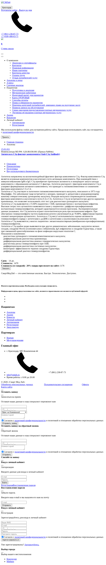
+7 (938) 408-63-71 (9, 36)
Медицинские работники (24, 93)
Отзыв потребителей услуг (25, 78)
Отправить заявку (9, 423)
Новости (11, 317)
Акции (10, 115)
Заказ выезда (13, 327)
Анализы (11, 312)
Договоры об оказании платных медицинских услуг (37, 112)
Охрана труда (18, 75)
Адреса (10, 83)
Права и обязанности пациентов (27, 102)
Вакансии (11, 117)
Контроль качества (21, 73)
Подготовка (12, 169)
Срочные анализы (15, 85)
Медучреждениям (15, 340)
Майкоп (10, 561)
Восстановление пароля (24, 485)
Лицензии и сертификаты (24, 63)
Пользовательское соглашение (58, 384)
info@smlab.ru (13, 375)
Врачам (10, 338)
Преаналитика (13, 166)
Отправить (6, 455)
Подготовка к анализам (23, 90)
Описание (11, 164)
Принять (5, 137)
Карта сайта (6, 387)
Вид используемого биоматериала (23, 171)
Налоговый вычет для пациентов (27, 95)
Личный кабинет (15, 320)
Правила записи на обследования (28, 107)
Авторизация (18, 122)
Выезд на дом (25, 10)
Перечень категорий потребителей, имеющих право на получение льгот (46, 105)
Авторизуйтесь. (31, 544)
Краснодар (12, 559)
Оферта (85, 384)
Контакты (16, 65)
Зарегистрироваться (10, 540)
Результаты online (9, 10)
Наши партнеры (19, 70)
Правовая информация (23, 68)
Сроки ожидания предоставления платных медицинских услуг (42, 110)
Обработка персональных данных (17, 384)
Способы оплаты (20, 100)
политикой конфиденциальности (18, 132)
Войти (4, 483)
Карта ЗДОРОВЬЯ (20, 98)
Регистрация (18, 125)
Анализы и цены (14, 80)
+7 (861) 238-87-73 (9, 34)
